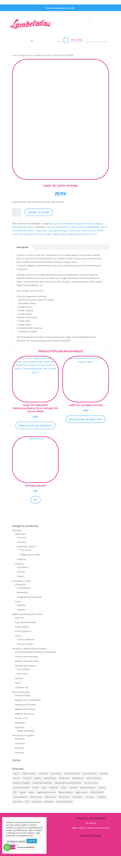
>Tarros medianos (25, 639)
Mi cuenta (76, 39)
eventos (35, 787)
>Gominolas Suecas (26, 546)
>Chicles (21, 571)
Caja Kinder (41, 230)
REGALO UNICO (96, 792)
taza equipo (37, 801)
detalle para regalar (21, 783)
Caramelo (103, 773)
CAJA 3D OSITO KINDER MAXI (85, 227)
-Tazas (17, 682)
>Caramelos (22, 567)
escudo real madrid (21, 787)
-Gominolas (20, 534)
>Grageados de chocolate (29, 597)
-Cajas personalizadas (25, 622)
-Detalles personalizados (26, 661)
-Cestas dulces (21, 626)
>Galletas (21, 605)
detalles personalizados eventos (68, 783)
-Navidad (18, 727)
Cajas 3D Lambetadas (64, 223)
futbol (44, 787)
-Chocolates (20, 584)
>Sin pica (21, 542)
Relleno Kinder (36, 797)
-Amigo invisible (22, 695)
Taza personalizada (64, 801)
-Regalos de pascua (23, 713)
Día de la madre (91, 783)
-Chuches (19, 563)
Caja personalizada (57, 230)
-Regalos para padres (24, 709)
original (22, 792)
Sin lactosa (17, 801)
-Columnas (19, 743)
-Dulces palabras (22, 631)
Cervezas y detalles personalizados (29, 648)
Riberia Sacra (90, 234)
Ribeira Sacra (50, 797)
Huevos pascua (88, 230)
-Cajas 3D (19, 617)
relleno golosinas (20, 797)
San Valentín (78, 797)
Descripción (22, 247)
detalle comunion (94, 778)
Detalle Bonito (78, 778)
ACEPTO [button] (31, 841)
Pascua (40, 234)
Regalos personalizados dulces (27, 614)
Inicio (14, 55)
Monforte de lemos (88, 787)
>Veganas (21, 559)
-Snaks (17, 601)
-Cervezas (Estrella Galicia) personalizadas (35, 652)
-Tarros (17, 635)
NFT (15, 792)
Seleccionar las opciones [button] (85, 419)
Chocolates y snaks (21, 580)
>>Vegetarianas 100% (29, 554)
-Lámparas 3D (21, 687)
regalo (48, 234)
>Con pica (21, 537)
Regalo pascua (75, 234)
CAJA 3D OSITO (62, 227)
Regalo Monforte (65, 792)
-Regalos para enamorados (27, 700)
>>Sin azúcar (25, 550)
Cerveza (16, 778)
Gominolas (53, 787)
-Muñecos (19, 748)
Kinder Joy (17, 234)
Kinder (100, 230)
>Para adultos (23, 669)
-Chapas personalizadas (26, 656)
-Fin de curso (20, 718)
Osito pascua (29, 234)
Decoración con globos (23, 735)
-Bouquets (19, 738)
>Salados (21, 609)
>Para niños (22, 673)
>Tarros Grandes (25, 644)
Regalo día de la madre (46, 792)
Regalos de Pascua (43, 55)
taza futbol (49, 801)
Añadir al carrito (39, 212)
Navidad (102, 787)
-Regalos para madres (25, 704)
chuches (37, 778)
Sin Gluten (102, 797)
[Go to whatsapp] (7, 847)
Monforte (73, 787)
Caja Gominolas (28, 773)
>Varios (20, 576)
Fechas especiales (26, 55)
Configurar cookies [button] (16, 841)
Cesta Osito (74, 230)
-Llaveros (18, 678)
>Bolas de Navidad (26, 730)
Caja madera (56, 773)
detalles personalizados (42, 783)
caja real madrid (90, 773)
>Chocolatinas (23, 587)
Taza (27, 801)
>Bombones (22, 592)
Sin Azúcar (90, 797)
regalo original (60, 234)
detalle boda (64, 778)
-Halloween (19, 722)
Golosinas (17, 530)
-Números (19, 752)
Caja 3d (50, 227)
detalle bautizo (50, 778)
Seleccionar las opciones (35, 425)
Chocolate (27, 778)
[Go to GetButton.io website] (7, 853)
